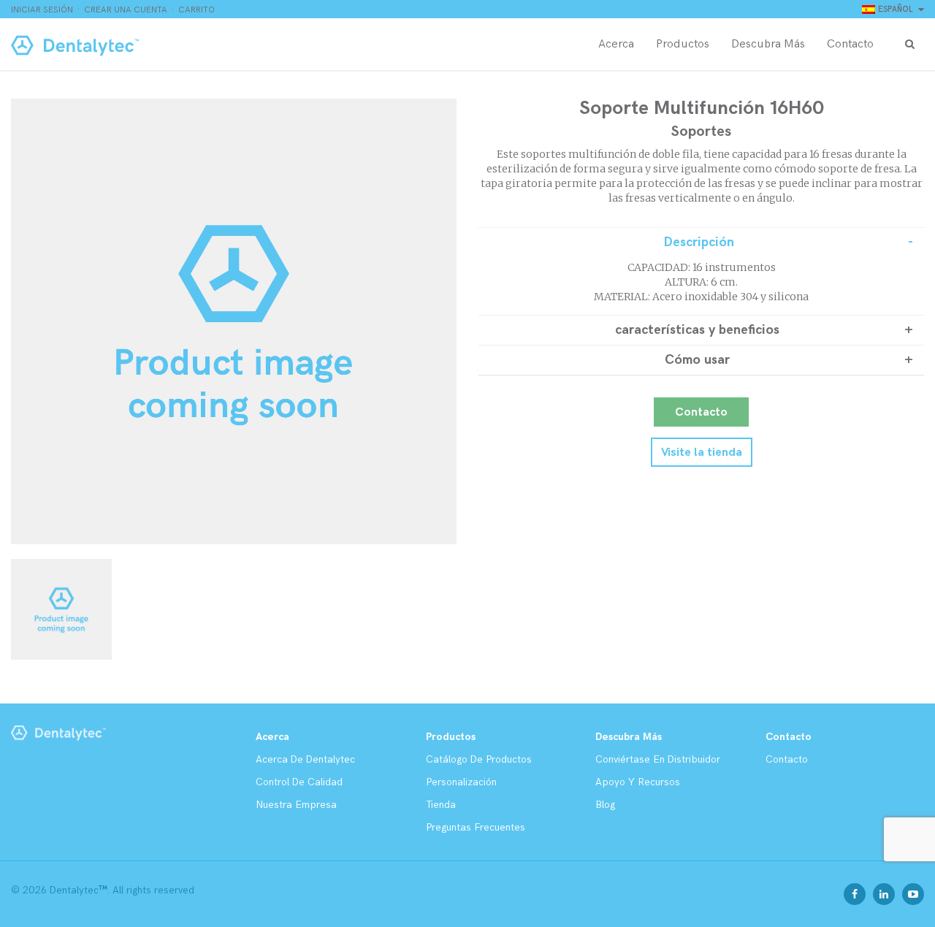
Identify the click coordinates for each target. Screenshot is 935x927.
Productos (682, 44)
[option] (234, 321)
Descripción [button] (699, 242)
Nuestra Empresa (296, 804)
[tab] (701, 242)
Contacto (850, 44)
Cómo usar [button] (697, 360)
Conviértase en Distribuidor (657, 759)
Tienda (441, 804)
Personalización (461, 782)
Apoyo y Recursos (637, 782)
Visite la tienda (701, 452)
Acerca (616, 44)
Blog (605, 804)
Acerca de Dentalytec (305, 759)
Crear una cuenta (125, 9)
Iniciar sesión (42, 9)
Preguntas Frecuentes (475, 827)
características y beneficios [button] (697, 330)
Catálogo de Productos (479, 759)
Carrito (196, 9)
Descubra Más (768, 44)
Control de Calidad (299, 782)
